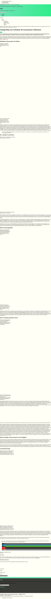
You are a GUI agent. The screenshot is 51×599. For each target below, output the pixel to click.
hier (42, 441)
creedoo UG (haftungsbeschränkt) (12, 594)
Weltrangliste (6, 219)
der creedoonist (4, 591)
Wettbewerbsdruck (7, 432)
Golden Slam (28, 37)
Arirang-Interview (41, 444)
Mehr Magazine (2, 12)
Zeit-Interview (8, 130)
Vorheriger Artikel (3, 552)
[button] (3, 543)
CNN (34, 125)
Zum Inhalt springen (5, 2)
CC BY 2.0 (11, 529)
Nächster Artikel (8, 552)
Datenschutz (2, 595)
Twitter (3, 14)
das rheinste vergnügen (5, 589)
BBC (41, 125)
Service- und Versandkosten (18, 6)
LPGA (17, 219)
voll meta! (3, 592)
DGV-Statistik (32, 128)
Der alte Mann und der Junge (6, 590)
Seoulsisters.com (2, 404)
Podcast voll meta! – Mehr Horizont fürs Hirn (12, 4)
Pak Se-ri (22, 311)
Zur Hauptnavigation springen (6, 1)
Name (1, 570)
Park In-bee (22, 124)
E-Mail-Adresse (3, 572)
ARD (20, 126)
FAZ (32, 533)
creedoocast (4, 588)
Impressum (9, 595)
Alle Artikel (37, 557)
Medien (46, 221)
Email (3, 15)
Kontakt (6, 595)
